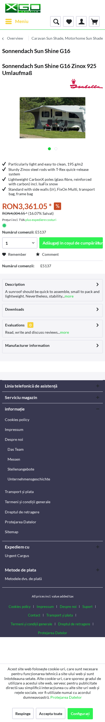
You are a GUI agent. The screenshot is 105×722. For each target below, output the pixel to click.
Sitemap (11, 531)
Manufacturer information (27, 345)
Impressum (14, 429)
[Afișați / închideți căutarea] (55, 21)
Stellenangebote (21, 469)
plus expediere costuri (40, 220)
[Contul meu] (81, 21)
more (69, 296)
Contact (34, 615)
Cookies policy (17, 419)
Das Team (16, 449)
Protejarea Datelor (20, 522)
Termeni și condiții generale (27, 501)
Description (15, 284)
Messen (14, 459)
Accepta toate (50, 713)
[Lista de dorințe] (68, 21)
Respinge (22, 713)
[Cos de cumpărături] (94, 21)
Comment (50, 254)
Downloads (14, 309)
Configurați (80, 713)
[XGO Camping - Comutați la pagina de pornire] (23, 8)
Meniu (22, 21)
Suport (87, 606)
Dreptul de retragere (22, 512)
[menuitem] (16, 21)
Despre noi (14, 439)
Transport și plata (19, 491)
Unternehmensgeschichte (29, 479)
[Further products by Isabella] (86, 83)
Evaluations (14, 325)
